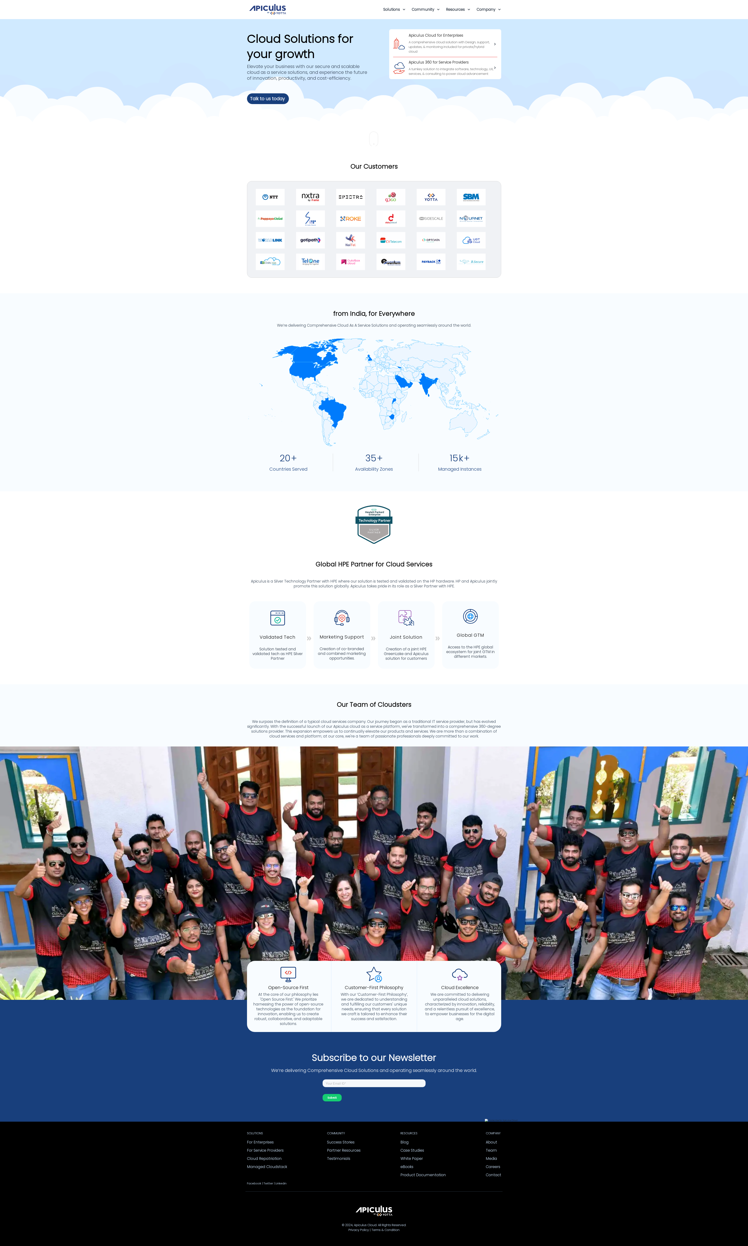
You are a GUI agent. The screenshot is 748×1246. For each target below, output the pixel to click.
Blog (404, 1142)
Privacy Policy (358, 1230)
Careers (493, 1166)
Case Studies (412, 1150)
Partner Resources (344, 1150)
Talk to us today (267, 99)
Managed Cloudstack (267, 1166)
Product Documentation (423, 1175)
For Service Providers (265, 1150)
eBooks (406, 1166)
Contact (493, 1175)
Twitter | (269, 1183)
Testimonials (338, 1158)
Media (491, 1158)
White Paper (411, 1158)
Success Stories (341, 1142)
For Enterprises (260, 1142)
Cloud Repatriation (264, 1158)
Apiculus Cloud (365, 1225)
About (491, 1142)
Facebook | (255, 1183)
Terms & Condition (385, 1230)
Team (491, 1150)
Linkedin (281, 1183)
